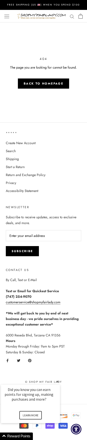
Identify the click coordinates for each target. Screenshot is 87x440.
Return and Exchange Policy (25, 174)
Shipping (12, 158)
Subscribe (22, 251)
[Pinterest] (29, 360)
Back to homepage (43, 83)
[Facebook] (7, 360)
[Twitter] (18, 360)
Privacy (11, 182)
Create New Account (21, 143)
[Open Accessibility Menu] (76, 429)
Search (11, 151)
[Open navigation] (6, 16)
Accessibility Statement (22, 190)
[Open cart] (81, 16)
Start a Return (15, 166)
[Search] (72, 16)
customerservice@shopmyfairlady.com (33, 302)
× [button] (58, 381)
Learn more (30, 415)
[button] (36, 436)
